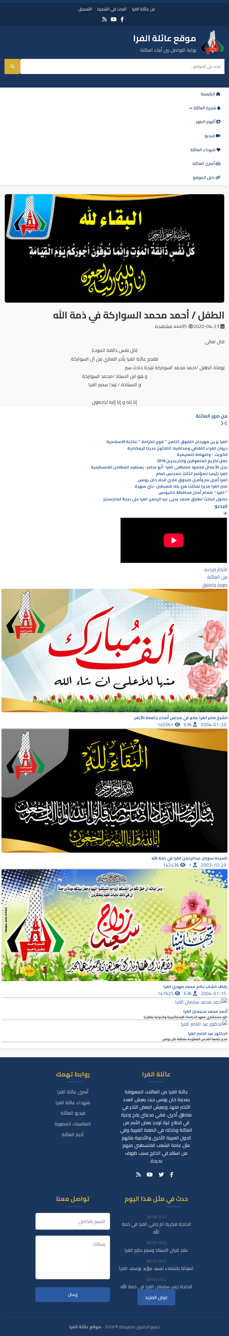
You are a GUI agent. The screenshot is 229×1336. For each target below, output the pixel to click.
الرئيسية (208, 94)
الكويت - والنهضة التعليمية (202, 454)
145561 (166, 724)
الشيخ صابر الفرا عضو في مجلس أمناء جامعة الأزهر (181, 717)
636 (188, 724)
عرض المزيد (156, 1297)
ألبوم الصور (206, 121)
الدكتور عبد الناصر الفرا (208, 1033)
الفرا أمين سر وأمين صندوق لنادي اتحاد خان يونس (183, 480)
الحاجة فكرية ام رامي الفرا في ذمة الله (156, 1227)
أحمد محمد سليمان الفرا (205, 1011)
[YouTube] (114, 19)
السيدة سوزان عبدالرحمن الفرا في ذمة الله (189, 858)
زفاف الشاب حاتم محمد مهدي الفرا (195, 986)
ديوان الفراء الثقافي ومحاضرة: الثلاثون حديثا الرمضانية (177, 448)
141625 (166, 993)
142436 (171, 864)
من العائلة (217, 576)
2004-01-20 (214, 724)
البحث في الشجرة (111, 9)
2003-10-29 (214, 864)
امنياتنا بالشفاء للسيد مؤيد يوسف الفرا (156, 1268)
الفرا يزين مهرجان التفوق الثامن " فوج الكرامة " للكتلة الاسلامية (167, 441)
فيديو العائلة (73, 1112)
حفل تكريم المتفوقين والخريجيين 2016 (192, 461)
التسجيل (85, 9)
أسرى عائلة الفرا (73, 1091)
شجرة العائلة (205, 108)
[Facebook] (122, 19)
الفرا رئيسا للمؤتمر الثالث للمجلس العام (192, 473)
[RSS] (104, 19)
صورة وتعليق (215, 584)
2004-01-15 (214, 993)
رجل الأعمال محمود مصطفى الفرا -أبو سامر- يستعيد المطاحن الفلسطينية (159, 467)
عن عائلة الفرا (143, 9)
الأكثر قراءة (216, 569)
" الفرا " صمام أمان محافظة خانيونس (193, 492)
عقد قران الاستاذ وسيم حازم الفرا (156, 1249)
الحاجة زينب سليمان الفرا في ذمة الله (156, 1286)
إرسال (73, 1294)
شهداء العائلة (203, 150)
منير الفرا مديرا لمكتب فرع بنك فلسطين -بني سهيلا (181, 486)
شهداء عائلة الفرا (72, 1102)
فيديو (210, 136)
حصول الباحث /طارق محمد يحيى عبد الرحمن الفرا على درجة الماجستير (165, 499)
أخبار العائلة (73, 1134)
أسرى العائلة (204, 163)
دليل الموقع (204, 177)
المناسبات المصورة (73, 1123)
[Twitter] (161, 1174)
